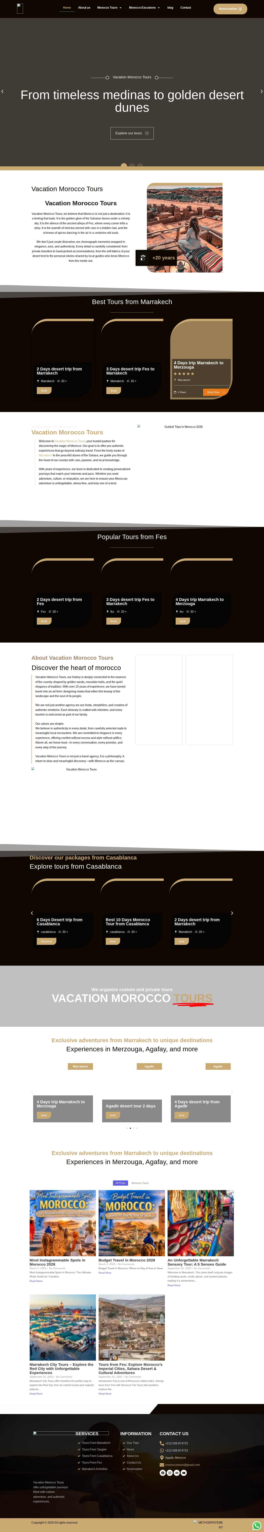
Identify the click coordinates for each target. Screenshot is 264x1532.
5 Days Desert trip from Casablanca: (197, 921)
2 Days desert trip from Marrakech (59, 371)
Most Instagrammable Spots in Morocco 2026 (57, 1262)
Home (67, 7)
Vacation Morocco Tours (70, 441)
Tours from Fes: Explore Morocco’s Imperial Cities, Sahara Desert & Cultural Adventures (131, 1368)
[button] (2, 91)
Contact (185, 7)
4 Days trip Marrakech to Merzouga (199, 365)
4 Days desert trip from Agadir (128, 1104)
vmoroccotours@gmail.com (182, 1464)
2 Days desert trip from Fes (59, 601)
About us (84, 7)
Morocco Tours (107, 7)
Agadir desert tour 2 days (62, 1106)
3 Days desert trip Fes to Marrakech (130, 371)
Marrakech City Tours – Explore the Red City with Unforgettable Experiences (62, 1368)
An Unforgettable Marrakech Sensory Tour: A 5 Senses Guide (197, 1262)
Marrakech (45, 455)
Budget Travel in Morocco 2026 (127, 1260)
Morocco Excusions (142, 7)
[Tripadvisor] (177, 1473)
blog (170, 7)
